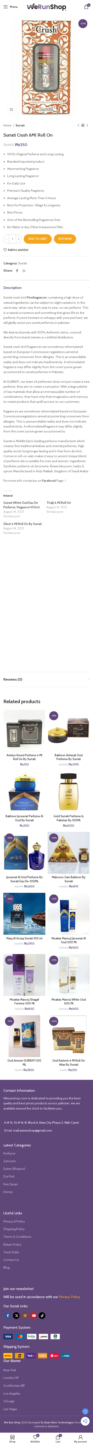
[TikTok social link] (42, 1315)
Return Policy (12, 1244)
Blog (6, 1267)
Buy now (65, 239)
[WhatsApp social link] (24, 270)
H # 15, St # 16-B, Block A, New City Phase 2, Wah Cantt (41, 1123)
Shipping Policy (14, 1229)
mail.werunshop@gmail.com (32, 1130)
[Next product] (87, 125)
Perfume (9, 1153)
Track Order (11, 1252)
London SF (11, 1378)
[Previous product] (78, 125)
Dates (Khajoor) (14, 1169)
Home (7, 125)
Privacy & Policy (14, 1221)
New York (9, 1370)
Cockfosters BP (14, 1386)
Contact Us (11, 1260)
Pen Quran (10, 1184)
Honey (8, 1192)
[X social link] (16, 1315)
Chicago (9, 1401)
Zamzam (9, 1161)
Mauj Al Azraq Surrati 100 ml (24, 938)
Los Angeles (11, 1393)
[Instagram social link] (24, 1315)
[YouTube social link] (33, 1315)
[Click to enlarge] (11, 109)
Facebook (49, 481)
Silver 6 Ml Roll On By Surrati (22, 524)
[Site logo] (46, 6)
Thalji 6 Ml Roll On (58, 503)
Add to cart (37, 239)
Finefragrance (36, 297)
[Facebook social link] (17, 270)
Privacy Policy (69, 1297)
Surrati (20, 125)
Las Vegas (10, 1409)
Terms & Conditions (17, 1237)
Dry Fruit (8, 1176)
